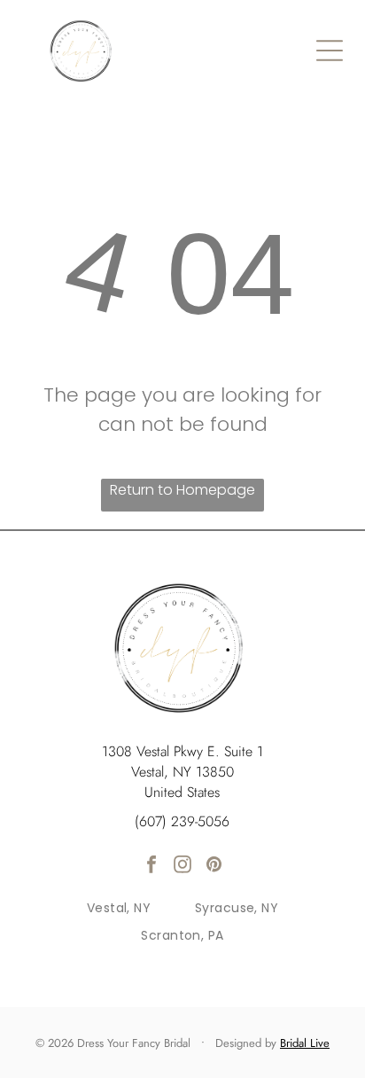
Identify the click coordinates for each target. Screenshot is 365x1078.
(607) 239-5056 (182, 821)
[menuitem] (119, 909)
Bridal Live (305, 1043)
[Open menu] (329, 50)
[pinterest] (213, 866)
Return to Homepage (182, 490)
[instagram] (182, 866)
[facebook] (151, 866)
